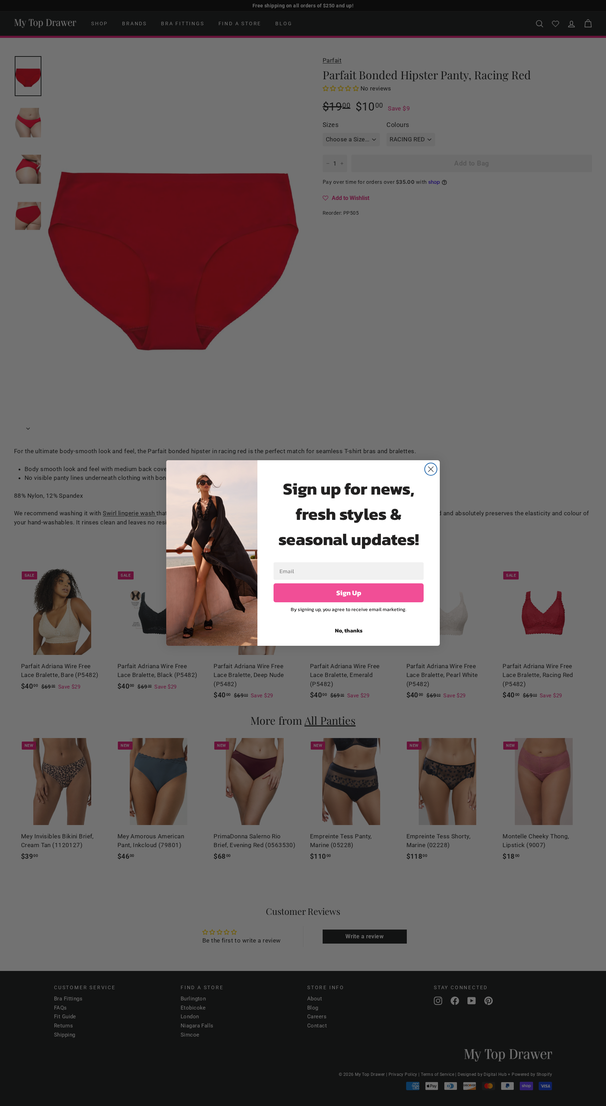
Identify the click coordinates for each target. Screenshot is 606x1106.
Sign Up (348, 593)
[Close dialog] (431, 469)
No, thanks (349, 630)
